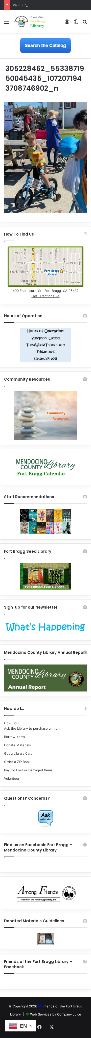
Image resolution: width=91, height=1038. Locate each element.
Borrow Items (14, 737)
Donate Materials (17, 745)
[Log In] (67, 23)
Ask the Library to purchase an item (32, 728)
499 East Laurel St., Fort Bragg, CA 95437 (45, 291)
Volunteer (11, 778)
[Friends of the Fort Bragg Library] (30, 21)
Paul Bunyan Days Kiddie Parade (38, 5)
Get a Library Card (18, 753)
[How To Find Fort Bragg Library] (45, 285)
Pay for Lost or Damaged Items (28, 770)
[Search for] (84, 23)
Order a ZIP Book (17, 762)
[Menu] (6, 23)
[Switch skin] (75, 23)
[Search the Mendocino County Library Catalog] (45, 45)
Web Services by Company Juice (55, 1014)
